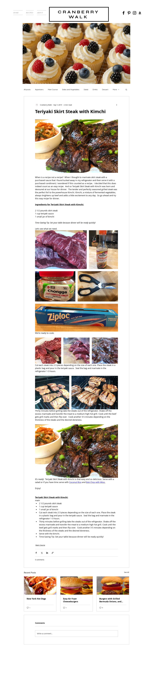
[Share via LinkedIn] (47, 553)
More (115, 89)
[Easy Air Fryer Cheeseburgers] (76, 585)
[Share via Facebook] (36, 553)
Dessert (105, 89)
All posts (27, 89)
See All (126, 572)
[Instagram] (134, 13)
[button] (126, 89)
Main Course (53, 89)
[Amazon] (140, 13)
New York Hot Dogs (36, 598)
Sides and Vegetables (70, 89)
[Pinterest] (129, 13)
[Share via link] (53, 553)
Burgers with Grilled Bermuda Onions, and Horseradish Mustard (110, 600)
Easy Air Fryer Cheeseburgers (70, 600)
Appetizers (39, 89)
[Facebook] (123, 13)
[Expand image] (61, 249)
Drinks (95, 89)
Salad (86, 89)
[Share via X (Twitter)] (42, 553)
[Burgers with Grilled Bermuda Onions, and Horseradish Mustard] (113, 585)
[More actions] (116, 104)
